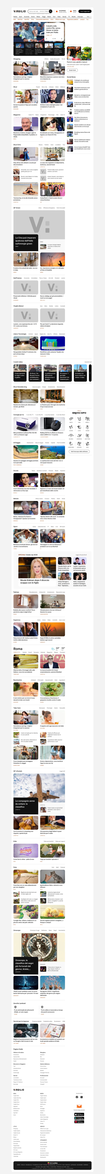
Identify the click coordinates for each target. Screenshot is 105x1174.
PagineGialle (16, 1145)
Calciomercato (42, 526)
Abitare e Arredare (18, 1052)
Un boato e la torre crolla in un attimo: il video (80, 375)
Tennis (15, 548)
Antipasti (33, 680)
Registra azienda (17, 1147)
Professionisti (44, 1075)
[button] (61, 38)
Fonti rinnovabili (61, 208)
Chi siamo (38, 1166)
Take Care (17, 708)
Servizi (15, 1075)
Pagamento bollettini (72, 19)
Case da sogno (36, 387)
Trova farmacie (43, 1146)
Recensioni (62, 334)
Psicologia (49, 708)
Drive (32, 19)
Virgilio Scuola (16, 1132)
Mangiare (43, 1052)
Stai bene (15, 730)
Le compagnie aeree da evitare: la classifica (25, 804)
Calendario (15, 1110)
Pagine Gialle (18, 1049)
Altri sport (62, 526)
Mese (50, 930)
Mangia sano (16, 765)
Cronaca (47, 498)
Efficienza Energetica (49, 208)
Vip (41, 108)
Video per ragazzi (60, 841)
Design (44, 387)
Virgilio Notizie (43, 1095)
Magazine (16, 115)
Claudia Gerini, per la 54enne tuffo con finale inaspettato (64, 568)
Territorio (16, 674)
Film (57, 114)
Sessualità (62, 708)
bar (41, 1056)
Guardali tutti (88, 362)
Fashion (47, 144)
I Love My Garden (49, 414)
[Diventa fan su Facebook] (77, 1097)
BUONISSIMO (80, 1164)
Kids (15, 841)
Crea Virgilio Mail (84, 11)
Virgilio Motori (18, 306)
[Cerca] (50, 11)
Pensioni (57, 278)
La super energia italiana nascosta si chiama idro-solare (54, 246)
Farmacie (36, 652)
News (37, 114)
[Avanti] (90, 373)
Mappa (56, 652)
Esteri (58, 498)
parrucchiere (43, 1066)
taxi (14, 1066)
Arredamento (51, 387)
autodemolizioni (17, 1068)
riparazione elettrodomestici (20, 1059)
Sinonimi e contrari (42, 470)
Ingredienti (62, 680)
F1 (48, 526)
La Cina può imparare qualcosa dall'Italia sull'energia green (25, 241)
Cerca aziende (43, 1142)
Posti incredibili (61, 442)
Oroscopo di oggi (34, 930)
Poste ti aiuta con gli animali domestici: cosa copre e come (55, 809)
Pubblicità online (47, 1021)
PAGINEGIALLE (29, 1164)
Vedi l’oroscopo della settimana (79, 451)
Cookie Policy (53, 1166)
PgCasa (16, 592)
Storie (63, 498)
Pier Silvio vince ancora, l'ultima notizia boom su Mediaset (81, 119)
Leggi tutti (62, 771)
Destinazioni (30, 442)
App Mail (15, 1112)
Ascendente (62, 930)
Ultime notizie (39, 498)
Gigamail (15, 1106)
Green (16, 246)
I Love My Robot (60, 414)
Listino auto (16, 1139)
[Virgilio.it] (19, 11)
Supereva (16, 620)
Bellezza (62, 87)
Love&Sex (58, 144)
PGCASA (45, 1164)
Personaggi (51, 114)
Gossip (64, 16)
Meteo (38, 16)
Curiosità (62, 306)
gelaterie (42, 1054)
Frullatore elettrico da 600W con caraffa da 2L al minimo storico (82, 111)
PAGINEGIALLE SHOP (38, 1164)
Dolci (56, 680)
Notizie (15, 16)
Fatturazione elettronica (42, 19)
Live (57, 526)
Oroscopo (80, 16)
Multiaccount (16, 1108)
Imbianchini (42, 592)
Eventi (30, 652)
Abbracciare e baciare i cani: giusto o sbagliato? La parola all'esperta (55, 900)
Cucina (42, 702)
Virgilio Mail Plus (17, 1097)
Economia (26, 16)
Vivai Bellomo (70, 66)
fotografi (42, 1084)
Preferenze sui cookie (61, 1166)
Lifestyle (51, 87)
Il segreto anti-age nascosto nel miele (52, 726)
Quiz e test (62, 620)
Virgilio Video (43, 1102)
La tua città (42, 1148)
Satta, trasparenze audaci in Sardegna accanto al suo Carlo (79, 583)
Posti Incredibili (17, 464)
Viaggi (43, 16)
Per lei (63, 59)
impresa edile (16, 1056)
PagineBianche (16, 1154)
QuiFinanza (17, 278)
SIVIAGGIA (67, 1164)
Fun (87, 19)
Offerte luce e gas (60, 19)
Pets (15, 867)
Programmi (43, 114)
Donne (33, 16)
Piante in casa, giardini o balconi (77, 62)
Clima (39, 208)
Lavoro (63, 278)
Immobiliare (34, 278)
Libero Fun (42, 1137)
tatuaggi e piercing (44, 1072)
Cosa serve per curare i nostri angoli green (78, 64)
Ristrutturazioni (61, 387)
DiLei (15, 87)
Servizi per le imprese (21, 1021)
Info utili (42, 300)
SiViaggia (16, 443)
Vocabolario (43, 1150)
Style (52, 144)
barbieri (42, 1070)
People (38, 87)
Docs (52, 19)
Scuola (15, 471)
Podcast (63, 867)
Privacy (48, 1166)
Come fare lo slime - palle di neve (23, 859)
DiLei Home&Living (20, 387)
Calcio (34, 526)
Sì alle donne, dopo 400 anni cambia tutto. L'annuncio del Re (82, 104)
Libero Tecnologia (19, 334)
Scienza (15, 356)
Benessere (15, 81)
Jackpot (82, 19)
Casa (14, 408)
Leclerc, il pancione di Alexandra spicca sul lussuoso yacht (79, 568)
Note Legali (43, 1166)
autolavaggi (16, 1072)
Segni (55, 930)
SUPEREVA (85, 1164)
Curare (42, 765)
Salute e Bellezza (45, 1064)
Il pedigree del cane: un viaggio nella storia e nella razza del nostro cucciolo (29, 900)
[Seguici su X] (81, 1097)
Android (31, 334)
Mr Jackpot (42, 1135)
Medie (56, 470)
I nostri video (18, 362)
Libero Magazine (44, 1119)
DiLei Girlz (17, 145)
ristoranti (42, 1059)
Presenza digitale (36, 1021)
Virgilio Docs (16, 1104)
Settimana (44, 930)
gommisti (15, 1070)
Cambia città (16, 652)
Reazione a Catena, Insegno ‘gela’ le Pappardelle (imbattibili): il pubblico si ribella (25, 135)
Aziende (43, 652)
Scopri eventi (43, 1144)
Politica (53, 498)
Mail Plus (20, 19)
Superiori (62, 470)
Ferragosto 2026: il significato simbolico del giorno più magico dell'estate (50, 993)
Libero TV (42, 1121)
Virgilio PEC (16, 1100)
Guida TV (31, 114)
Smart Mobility (16, 1141)
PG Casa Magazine (17, 1152)
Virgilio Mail (16, 1095)
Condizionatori (44, 614)
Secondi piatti (49, 680)
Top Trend (16, 1043)
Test (64, 144)
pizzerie (42, 1061)
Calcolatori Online (44, 1155)
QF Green (16, 208)
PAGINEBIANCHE (51, 1164)
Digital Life (42, 334)
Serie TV (62, 114)
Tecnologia (43, 81)
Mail (14, 19)
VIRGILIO (23, 1164)
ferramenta (16, 1054)
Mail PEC (26, 19)
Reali (47, 35)
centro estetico (43, 1068)
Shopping (15, 1128)
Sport (20, 16)
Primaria (51, 470)
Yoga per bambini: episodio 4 (49, 859)
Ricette (74, 16)
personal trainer (44, 1082)
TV (69, 16)
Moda (56, 87)
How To (49, 334)
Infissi (15, 614)
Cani (53, 867)
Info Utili (51, 278)
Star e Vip (44, 87)
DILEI (63, 1164)
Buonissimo (17, 680)
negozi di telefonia (17, 1082)
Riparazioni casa (60, 592)
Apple (36, 334)
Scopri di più (72, 70)
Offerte (46, 59)
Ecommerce (57, 1021)
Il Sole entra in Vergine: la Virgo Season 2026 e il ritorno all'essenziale (54, 968)
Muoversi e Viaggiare (19, 1064)
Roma (17, 649)
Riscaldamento (33, 592)
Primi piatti (40, 680)
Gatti (57, 867)
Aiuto (14, 1115)
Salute (56, 708)
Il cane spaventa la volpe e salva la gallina (20, 375)
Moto (45, 306)
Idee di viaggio (39, 442)
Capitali (53, 442)
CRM (63, 1021)
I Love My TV (29, 414)
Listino (56, 306)
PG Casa (15, 1150)
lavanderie (16, 1077)
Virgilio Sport (43, 1097)
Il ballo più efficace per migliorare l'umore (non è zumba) (54, 734)
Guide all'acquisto (55, 59)
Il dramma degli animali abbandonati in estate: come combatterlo (55, 894)
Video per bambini (48, 841)
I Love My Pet (39, 414)
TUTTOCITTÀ (59, 1164)
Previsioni (62, 652)
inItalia (41, 1112)
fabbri (14, 1061)
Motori (49, 16)
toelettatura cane (17, 1080)
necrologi (15, 1084)
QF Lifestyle (17, 771)
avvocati (42, 1077)
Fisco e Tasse (43, 278)
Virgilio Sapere (16, 1130)
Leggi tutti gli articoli (81, 554)
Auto (41, 306)
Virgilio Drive (16, 1102)
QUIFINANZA (73, 1164)
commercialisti (43, 1080)
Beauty (41, 144)
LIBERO (18, 1164)
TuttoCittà (15, 1156)
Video (59, 16)
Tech (54, 16)
